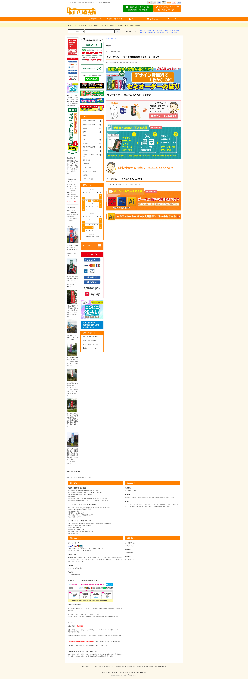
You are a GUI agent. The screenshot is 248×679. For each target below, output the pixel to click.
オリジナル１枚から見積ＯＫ (78, 25)
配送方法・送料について (114, 19)
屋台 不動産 (175, 30)
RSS (159, 666)
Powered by (114, 675)
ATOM (164, 666)
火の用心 (148, 30)
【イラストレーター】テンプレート (92, 349)
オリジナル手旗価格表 (133, 25)
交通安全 (142, 30)
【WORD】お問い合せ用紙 (90, 336)
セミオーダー (149, 32)
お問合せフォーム (72, 201)
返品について (111, 666)
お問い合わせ (154, 19)
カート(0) (173, 19)
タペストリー (169, 32)
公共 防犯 (155, 30)
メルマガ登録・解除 (151, 666)
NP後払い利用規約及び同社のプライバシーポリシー (82, 635)
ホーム (76, 19)
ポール (142, 32)
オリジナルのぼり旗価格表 (115, 25)
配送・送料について (100, 666)
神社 (160, 30)
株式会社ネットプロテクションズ (90, 630)
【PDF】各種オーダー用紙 (90, 344)
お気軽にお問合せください (169, 10)
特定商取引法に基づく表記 (123, 666)
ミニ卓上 (156, 32)
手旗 (175, 32)
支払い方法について (87, 666)
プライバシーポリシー (138, 666)
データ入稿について (97, 25)
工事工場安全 (167, 30)
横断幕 (162, 32)
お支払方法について (95, 19)
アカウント (135, 19)
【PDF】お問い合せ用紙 (89, 340)
